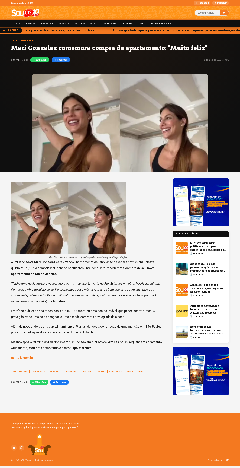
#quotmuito (115, 371)
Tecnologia (109, 23)
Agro (93, 23)
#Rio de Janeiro (135, 371)
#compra (55, 371)
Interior (127, 23)
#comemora (39, 371)
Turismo (31, 23)
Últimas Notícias (161, 23)
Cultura (15, 23)
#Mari (101, 371)
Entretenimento (27, 40)
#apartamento (20, 371)
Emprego (64, 23)
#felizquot (70, 371)
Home (14, 40)
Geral (141, 23)
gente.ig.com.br (22, 357)
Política (80, 23)
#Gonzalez (87, 371)
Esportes (47, 23)
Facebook (204, 3)
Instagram (222, 3)
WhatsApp (41, 60)
